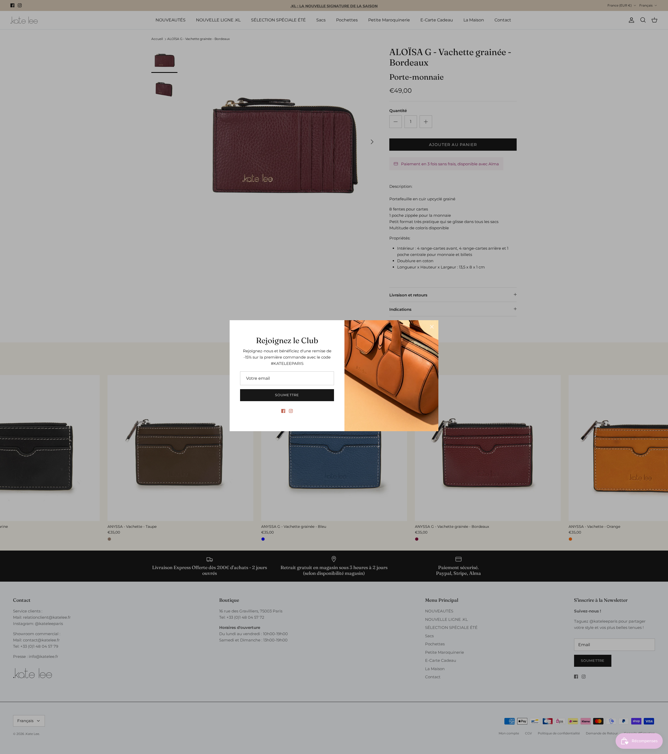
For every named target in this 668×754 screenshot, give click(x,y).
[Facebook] (283, 411)
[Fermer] (432, 326)
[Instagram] (291, 411)
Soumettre (287, 395)
